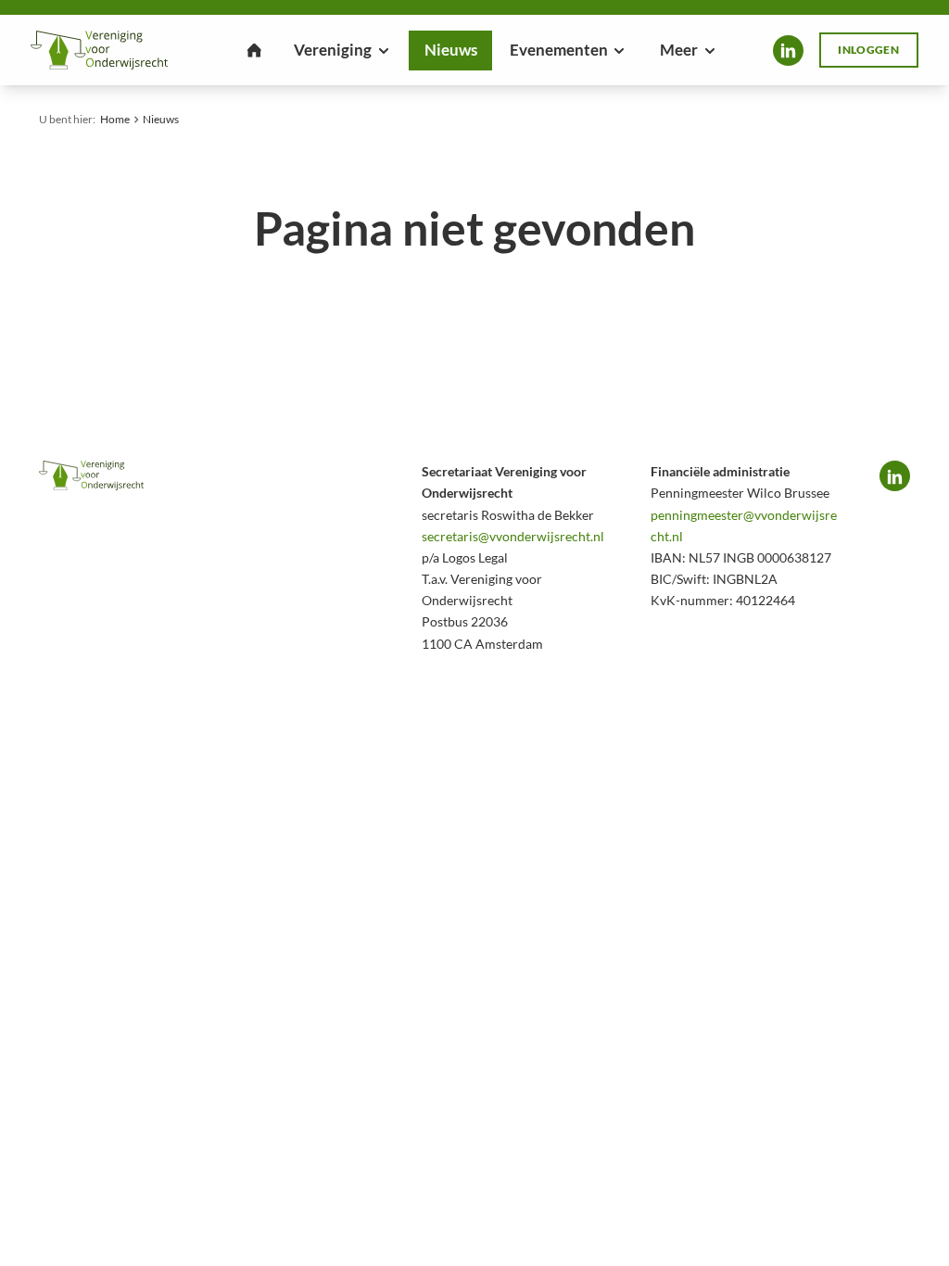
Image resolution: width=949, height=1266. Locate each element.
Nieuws (161, 119)
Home (115, 119)
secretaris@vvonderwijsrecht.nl (513, 536)
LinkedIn (788, 50)
